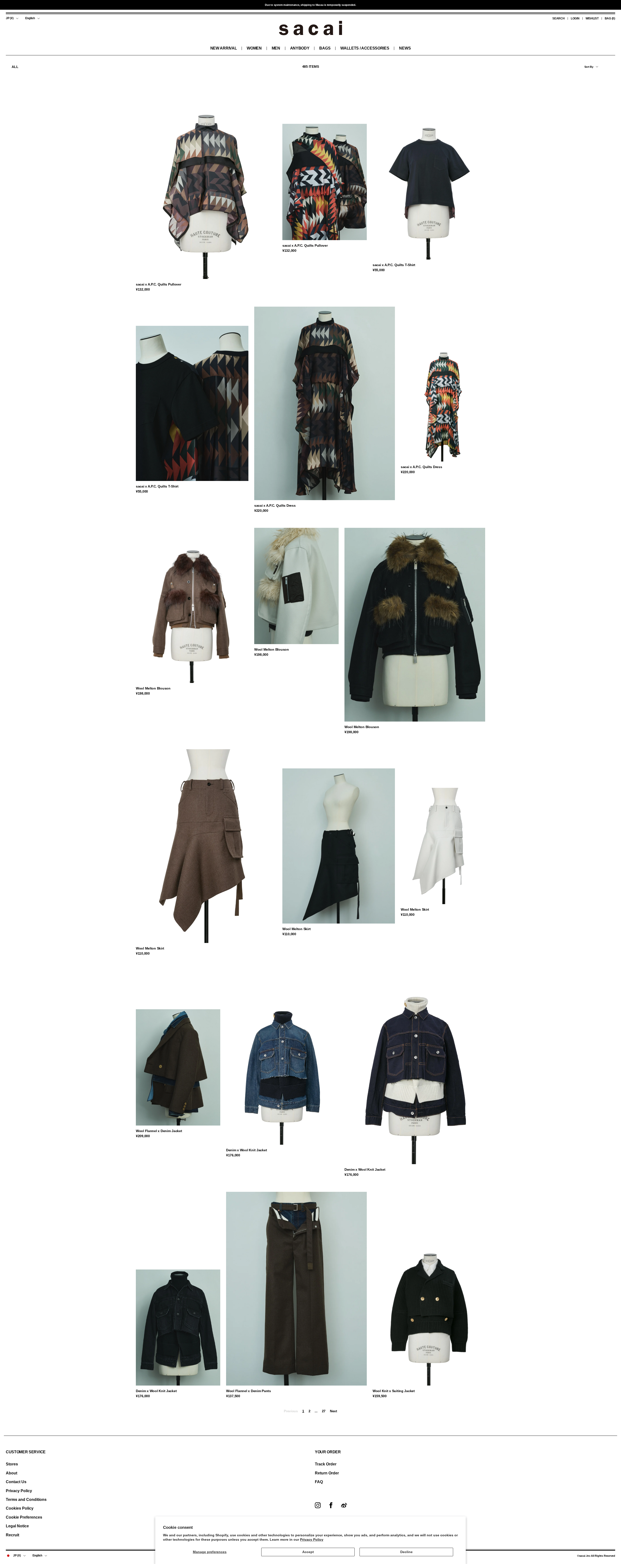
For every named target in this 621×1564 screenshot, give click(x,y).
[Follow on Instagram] (318, 1505)
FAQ (319, 1482)
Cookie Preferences (24, 1517)
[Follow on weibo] (344, 1505)
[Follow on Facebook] (331, 1505)
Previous (291, 1411)
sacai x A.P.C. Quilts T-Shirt (394, 265)
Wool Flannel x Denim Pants (248, 1391)
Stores (12, 1464)
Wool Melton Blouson (153, 688)
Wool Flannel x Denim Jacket (159, 1131)
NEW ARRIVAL (223, 48)
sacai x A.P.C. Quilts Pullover (158, 284)
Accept (308, 1552)
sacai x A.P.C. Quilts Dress (274, 505)
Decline (406, 1552)
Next (333, 1411)
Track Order (325, 1464)
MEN (276, 48)
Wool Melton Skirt (150, 948)
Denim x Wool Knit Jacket (246, 1150)
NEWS (405, 48)
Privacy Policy (311, 1539)
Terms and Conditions (26, 1499)
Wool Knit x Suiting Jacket (394, 1391)
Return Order (327, 1473)
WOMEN (254, 48)
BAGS (324, 48)
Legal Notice (17, 1526)
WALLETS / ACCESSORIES (364, 48)
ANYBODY (300, 48)
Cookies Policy (19, 1508)
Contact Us (16, 1482)
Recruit (12, 1535)
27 (324, 1411)
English (30, 18)
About (11, 1473)
